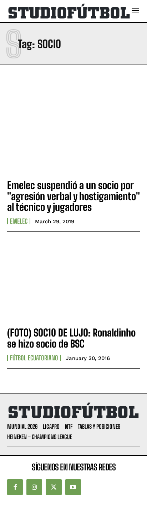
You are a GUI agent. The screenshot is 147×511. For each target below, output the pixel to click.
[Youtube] (73, 487)
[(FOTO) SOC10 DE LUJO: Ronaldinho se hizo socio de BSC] (73, 280)
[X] (53, 487)
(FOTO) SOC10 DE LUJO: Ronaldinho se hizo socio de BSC (71, 338)
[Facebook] (15, 487)
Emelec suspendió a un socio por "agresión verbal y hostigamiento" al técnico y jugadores (73, 196)
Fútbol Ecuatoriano (34, 358)
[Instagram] (34, 487)
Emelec (18, 221)
